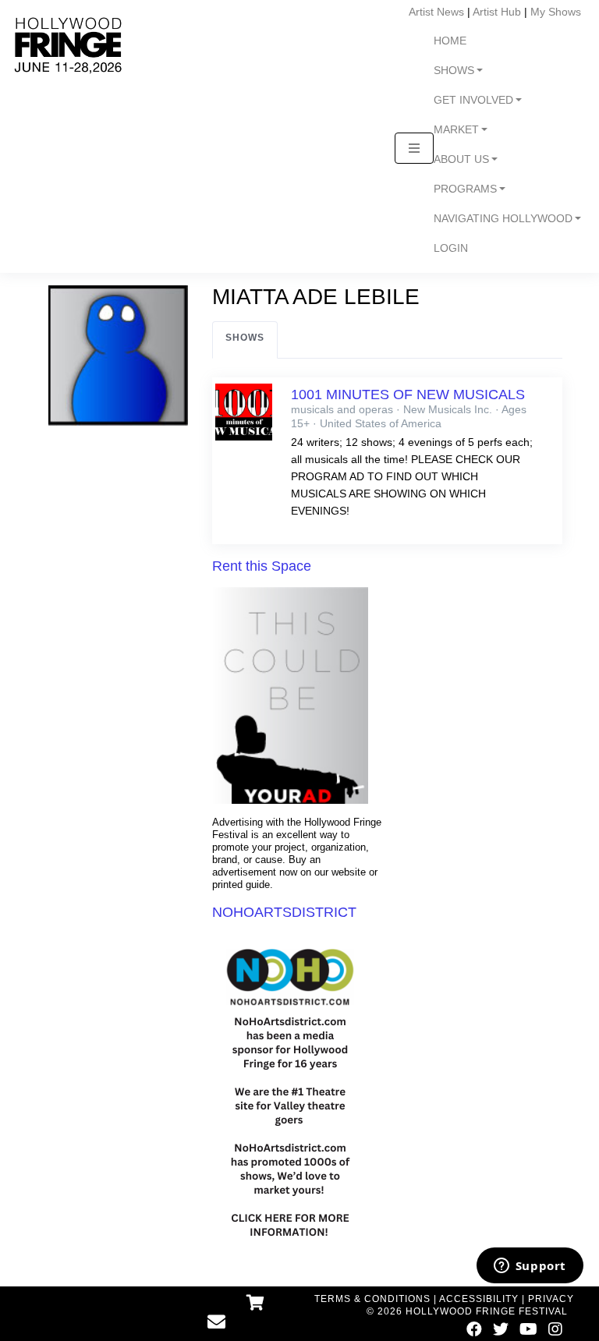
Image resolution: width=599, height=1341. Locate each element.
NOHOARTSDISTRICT (284, 912)
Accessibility (479, 1298)
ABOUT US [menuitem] (461, 159)
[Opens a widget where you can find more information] (529, 1266)
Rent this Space (261, 566)
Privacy (551, 1298)
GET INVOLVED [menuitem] (473, 100)
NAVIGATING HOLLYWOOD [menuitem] (503, 219)
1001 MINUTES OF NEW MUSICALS (408, 394)
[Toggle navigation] (414, 148)
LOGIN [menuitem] (451, 248)
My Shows (555, 11)
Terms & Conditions (372, 1298)
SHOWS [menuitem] (454, 70)
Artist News (436, 11)
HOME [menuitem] (450, 41)
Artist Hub (497, 11)
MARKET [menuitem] (456, 130)
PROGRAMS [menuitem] (465, 189)
